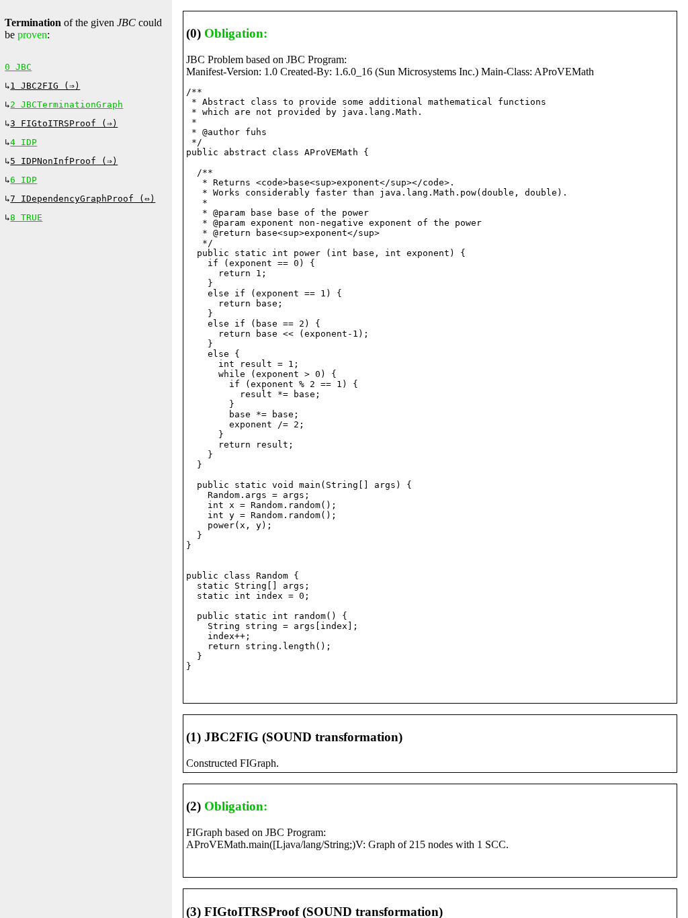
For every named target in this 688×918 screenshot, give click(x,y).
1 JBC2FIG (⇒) (45, 86)
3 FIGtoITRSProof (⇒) (64, 123)
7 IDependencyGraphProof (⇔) (82, 199)
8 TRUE (26, 217)
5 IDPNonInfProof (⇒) (64, 161)
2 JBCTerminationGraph (66, 104)
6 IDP (23, 180)
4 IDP (23, 142)
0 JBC (18, 67)
